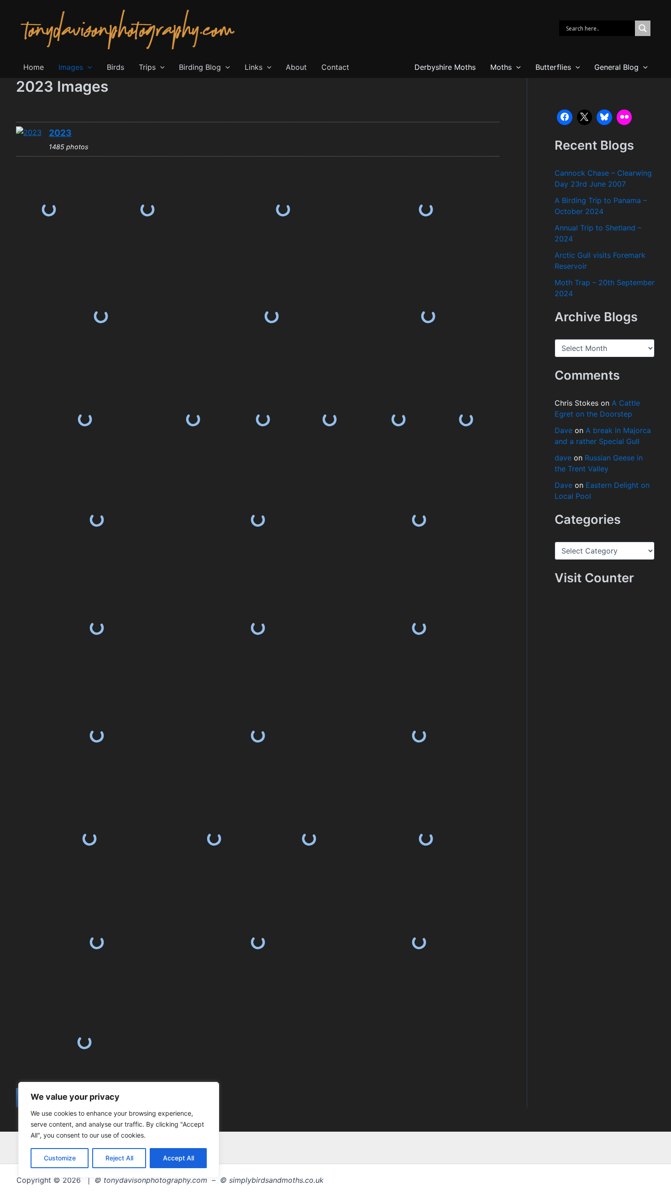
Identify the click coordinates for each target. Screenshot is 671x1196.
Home (33, 67)
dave (563, 457)
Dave (563, 430)
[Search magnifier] (642, 28)
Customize (60, 1158)
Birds (115, 67)
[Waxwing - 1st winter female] (193, 419)
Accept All (178, 1158)
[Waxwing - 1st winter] (465, 419)
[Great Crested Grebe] (49, 209)
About (296, 67)
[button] (87, 67)
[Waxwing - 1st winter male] (96, 519)
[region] (118, 1130)
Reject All (119, 1158)
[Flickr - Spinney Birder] (624, 117)
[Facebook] (565, 117)
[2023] (29, 132)
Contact (335, 67)
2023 (60, 132)
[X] (585, 117)
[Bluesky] (604, 117)
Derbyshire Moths (445, 67)
